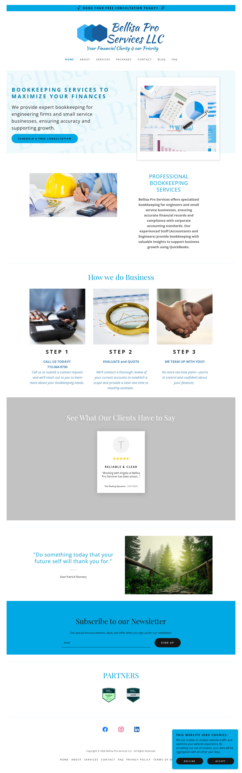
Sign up (167, 642)
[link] (121, 36)
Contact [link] (145, 59)
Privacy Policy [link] (138, 759)
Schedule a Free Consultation (44, 138)
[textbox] (105, 642)
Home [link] (69, 59)
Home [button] (64, 759)
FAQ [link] (175, 59)
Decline (189, 761)
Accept (220, 761)
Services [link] (103, 59)
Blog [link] (162, 59)
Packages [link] (124, 59)
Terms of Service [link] (167, 759)
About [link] (85, 59)
